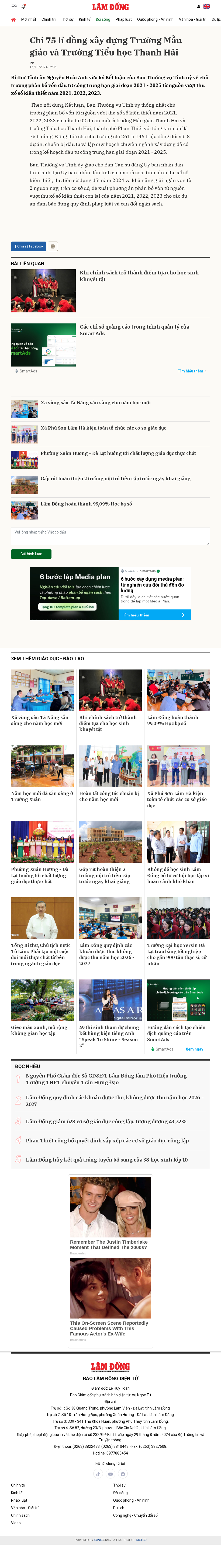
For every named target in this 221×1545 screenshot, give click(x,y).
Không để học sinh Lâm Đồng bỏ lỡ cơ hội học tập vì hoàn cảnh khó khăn (178, 875)
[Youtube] (110, 1473)
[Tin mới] (23, 6)
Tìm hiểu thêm (190, 371)
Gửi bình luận (31, 554)
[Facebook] (123, 1473)
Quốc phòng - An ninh (155, 19)
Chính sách (20, 1515)
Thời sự (67, 19)
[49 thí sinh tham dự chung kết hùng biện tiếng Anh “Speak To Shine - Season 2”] (110, 1000)
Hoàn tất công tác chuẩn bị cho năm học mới (109, 796)
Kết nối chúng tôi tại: (110, 1464)
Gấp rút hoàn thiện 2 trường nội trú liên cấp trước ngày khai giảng (116, 478)
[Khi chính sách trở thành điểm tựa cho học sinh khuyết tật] (43, 290)
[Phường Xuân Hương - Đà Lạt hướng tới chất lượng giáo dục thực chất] (24, 460)
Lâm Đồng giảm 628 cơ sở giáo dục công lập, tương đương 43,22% (106, 1121)
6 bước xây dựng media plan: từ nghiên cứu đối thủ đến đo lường (152, 584)
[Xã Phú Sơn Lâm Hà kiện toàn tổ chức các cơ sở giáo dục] (24, 435)
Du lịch (118, 1508)
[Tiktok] (98, 1473)
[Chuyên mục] (14, 6)
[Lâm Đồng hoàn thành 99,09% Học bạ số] (24, 510)
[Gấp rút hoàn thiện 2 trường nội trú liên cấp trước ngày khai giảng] (24, 485)
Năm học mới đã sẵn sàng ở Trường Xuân (42, 796)
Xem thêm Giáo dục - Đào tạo (47, 658)
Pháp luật (124, 19)
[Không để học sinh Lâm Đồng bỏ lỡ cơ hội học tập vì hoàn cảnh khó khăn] (178, 842)
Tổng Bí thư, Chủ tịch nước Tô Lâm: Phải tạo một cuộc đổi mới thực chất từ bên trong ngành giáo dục (41, 954)
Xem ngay (194, 1049)
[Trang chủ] (15, 19)
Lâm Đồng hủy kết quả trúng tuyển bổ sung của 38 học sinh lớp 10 (107, 1160)
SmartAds (28, 371)
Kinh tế (84, 19)
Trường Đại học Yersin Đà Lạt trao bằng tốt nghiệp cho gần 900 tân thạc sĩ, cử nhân (176, 954)
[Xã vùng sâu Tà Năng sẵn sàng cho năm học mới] (24, 409)
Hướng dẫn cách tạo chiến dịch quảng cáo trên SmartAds (176, 1033)
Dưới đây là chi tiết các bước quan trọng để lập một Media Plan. (150, 599)
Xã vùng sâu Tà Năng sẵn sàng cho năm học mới (96, 402)
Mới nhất (28, 19)
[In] (53, 246)
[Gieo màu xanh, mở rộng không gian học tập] (42, 1000)
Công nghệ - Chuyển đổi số (135, 1515)
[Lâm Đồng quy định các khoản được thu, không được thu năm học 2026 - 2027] (110, 918)
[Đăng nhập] (198, 6)
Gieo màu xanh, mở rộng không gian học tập (39, 1030)
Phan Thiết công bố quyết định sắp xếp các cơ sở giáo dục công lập (107, 1141)
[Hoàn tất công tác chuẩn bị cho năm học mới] (110, 766)
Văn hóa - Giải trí (192, 19)
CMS (102, 1540)
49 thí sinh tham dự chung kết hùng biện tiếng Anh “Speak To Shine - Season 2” (109, 1036)
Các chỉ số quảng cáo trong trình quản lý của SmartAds (134, 330)
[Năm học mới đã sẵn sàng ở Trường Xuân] (42, 766)
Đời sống (103, 19)
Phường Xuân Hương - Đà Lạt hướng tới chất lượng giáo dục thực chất (118, 453)
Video (16, 1523)
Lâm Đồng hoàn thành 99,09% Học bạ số (86, 504)
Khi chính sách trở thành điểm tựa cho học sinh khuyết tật (139, 276)
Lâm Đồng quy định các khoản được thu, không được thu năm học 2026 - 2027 (106, 954)
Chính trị (49, 19)
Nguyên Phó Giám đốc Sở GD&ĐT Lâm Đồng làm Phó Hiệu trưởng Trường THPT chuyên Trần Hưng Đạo (106, 1079)
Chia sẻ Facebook (30, 246)
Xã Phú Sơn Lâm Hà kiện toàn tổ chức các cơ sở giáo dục (103, 428)
